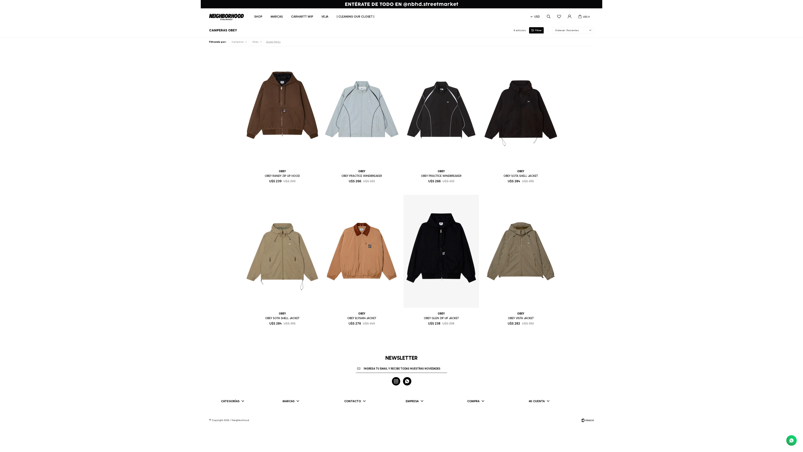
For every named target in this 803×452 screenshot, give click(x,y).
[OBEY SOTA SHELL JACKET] (520, 109)
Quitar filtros (273, 41)
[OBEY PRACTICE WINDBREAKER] (361, 109)
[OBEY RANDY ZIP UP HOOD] (282, 109)
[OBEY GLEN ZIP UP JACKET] (441, 251)
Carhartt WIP (302, 16)
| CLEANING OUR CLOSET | (355, 16)
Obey (255, 41)
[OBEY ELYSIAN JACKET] (361, 251)
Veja (324, 16)
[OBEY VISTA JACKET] (520, 251)
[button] (548, 17)
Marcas (277, 16)
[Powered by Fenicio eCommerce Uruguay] (587, 420)
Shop (258, 16)
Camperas (237, 41)
